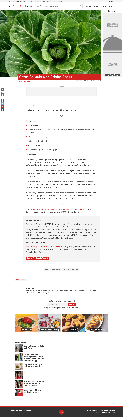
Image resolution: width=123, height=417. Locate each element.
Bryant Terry (25, 82)
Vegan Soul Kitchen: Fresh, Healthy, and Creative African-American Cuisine (57, 209)
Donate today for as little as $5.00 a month (44, 247)
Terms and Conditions (101, 412)
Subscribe (72, 304)
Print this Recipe (51, 269)
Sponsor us (61, 86)
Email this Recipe (69, 269)
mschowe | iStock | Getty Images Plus (90, 80)
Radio (104, 6)
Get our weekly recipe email (61, 301)
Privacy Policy (111, 412)
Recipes (88, 6)
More (110, 6)
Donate (111, 1)
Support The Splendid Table (36, 258)
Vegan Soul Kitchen (21, 279)
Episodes (96, 6)
